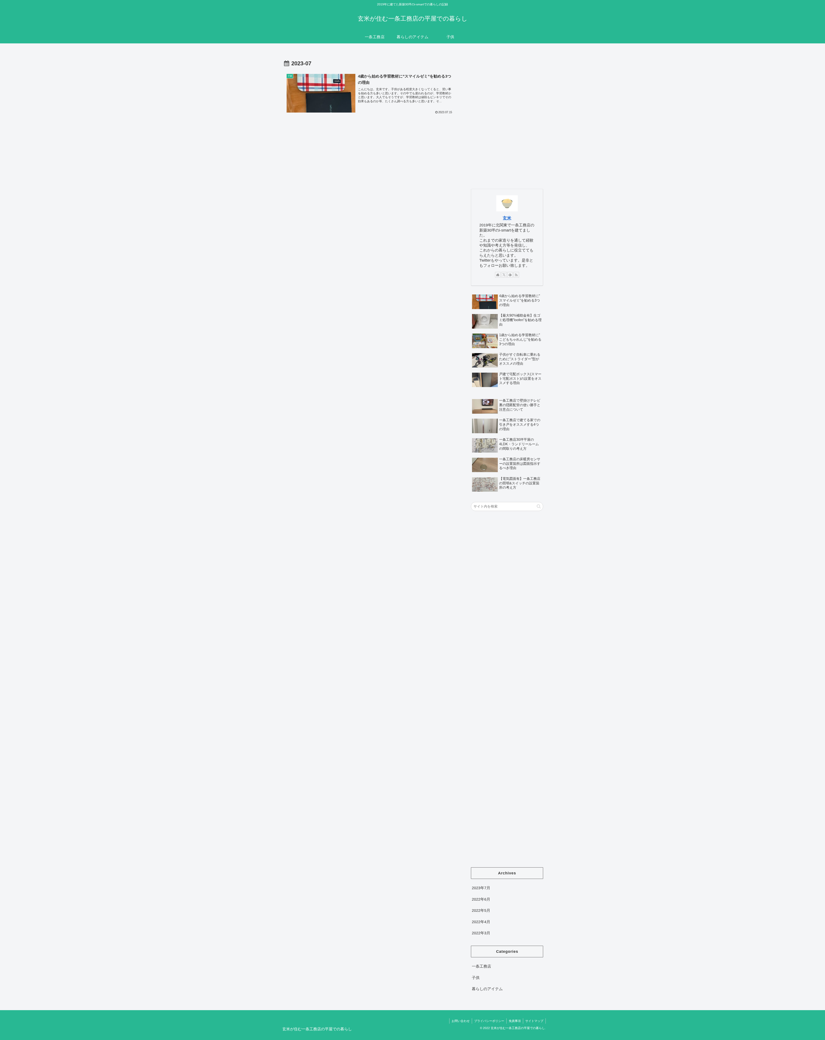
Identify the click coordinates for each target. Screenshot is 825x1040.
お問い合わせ (461, 1021)
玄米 (507, 218)
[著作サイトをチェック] (498, 275)
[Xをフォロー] (504, 275)
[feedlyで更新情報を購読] (510, 275)
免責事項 (515, 1021)
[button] (538, 506)
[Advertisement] (503, 117)
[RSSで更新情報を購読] (516, 275)
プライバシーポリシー (489, 1021)
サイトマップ (534, 1021)
